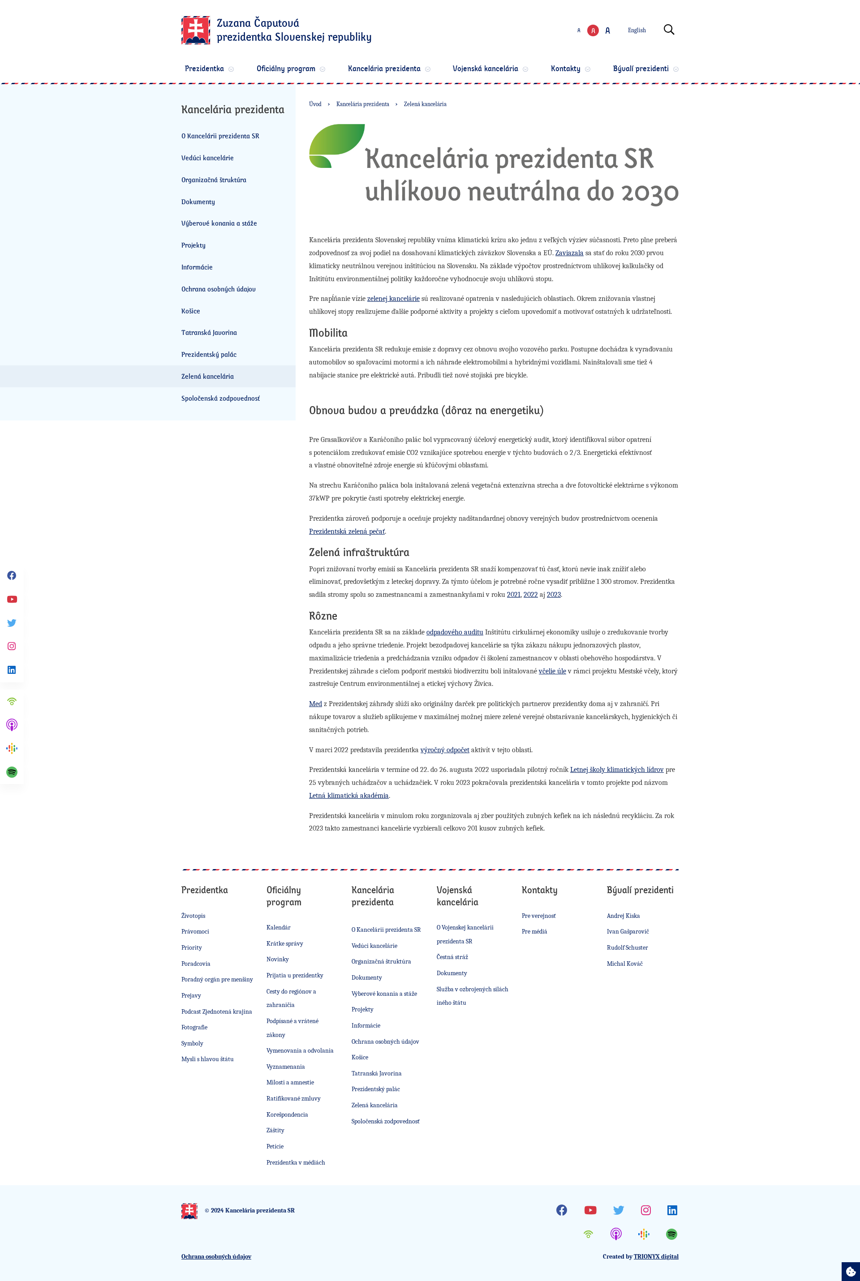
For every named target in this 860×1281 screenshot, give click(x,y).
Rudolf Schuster (627, 947)
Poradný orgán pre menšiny (217, 979)
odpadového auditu (454, 632)
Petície (275, 1146)
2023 (554, 595)
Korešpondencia (287, 1114)
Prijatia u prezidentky (295, 975)
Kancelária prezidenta (384, 68)
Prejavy (191, 995)
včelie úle (552, 671)
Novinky (278, 959)
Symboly (192, 1043)
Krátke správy (285, 943)
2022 (531, 595)
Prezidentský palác (208, 354)
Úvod (315, 104)
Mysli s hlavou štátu (207, 1059)
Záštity (275, 1130)
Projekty (193, 244)
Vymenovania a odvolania (300, 1050)
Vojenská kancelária (485, 68)
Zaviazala (569, 253)
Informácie (197, 266)
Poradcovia (196, 964)
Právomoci (195, 931)
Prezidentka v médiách (296, 1162)
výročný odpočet (445, 750)
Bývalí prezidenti (641, 68)
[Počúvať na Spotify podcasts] (12, 772)
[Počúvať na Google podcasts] (12, 748)
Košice (190, 310)
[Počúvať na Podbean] (12, 701)
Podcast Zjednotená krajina (216, 1011)
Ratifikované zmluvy (294, 1098)
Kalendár (279, 927)
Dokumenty (198, 201)
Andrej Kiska (623, 916)
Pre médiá (534, 931)
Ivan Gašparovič (628, 931)
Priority (191, 947)
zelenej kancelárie (393, 299)
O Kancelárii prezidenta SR (220, 135)
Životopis (193, 916)
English (637, 30)
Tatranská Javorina (209, 332)
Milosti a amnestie (290, 1082)
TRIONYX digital (656, 1256)
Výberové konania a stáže (219, 222)
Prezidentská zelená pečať (347, 531)
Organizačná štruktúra (213, 179)
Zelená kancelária (207, 376)
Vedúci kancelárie (207, 157)
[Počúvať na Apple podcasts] (12, 725)
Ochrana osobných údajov (218, 288)
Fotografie (194, 1027)
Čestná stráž (452, 957)
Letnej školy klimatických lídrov (617, 770)
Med (315, 704)
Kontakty (565, 68)
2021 (513, 595)
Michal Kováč (625, 964)
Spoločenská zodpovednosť (220, 398)
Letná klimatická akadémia (349, 796)
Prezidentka (204, 68)
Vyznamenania (286, 1067)
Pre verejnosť (539, 916)
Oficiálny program (286, 68)
